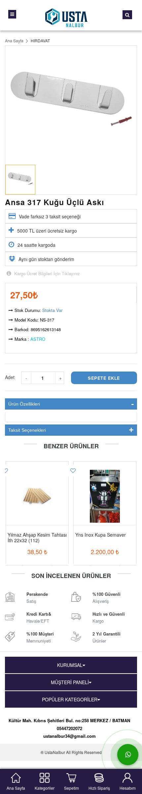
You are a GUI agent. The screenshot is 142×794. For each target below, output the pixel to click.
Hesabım (128, 787)
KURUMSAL (70, 665)
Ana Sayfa (16, 787)
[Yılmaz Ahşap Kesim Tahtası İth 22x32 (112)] (37, 488)
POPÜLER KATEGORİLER (69, 699)
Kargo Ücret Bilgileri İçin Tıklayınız (46, 273)
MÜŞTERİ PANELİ (70, 682)
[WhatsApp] (127, 754)
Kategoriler (44, 787)
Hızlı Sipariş (99, 787)
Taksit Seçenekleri (27, 430)
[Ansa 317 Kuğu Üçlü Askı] (71, 103)
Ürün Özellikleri (24, 404)
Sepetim (71, 787)
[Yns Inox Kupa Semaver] (104, 488)
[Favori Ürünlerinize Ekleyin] (73, 470)
